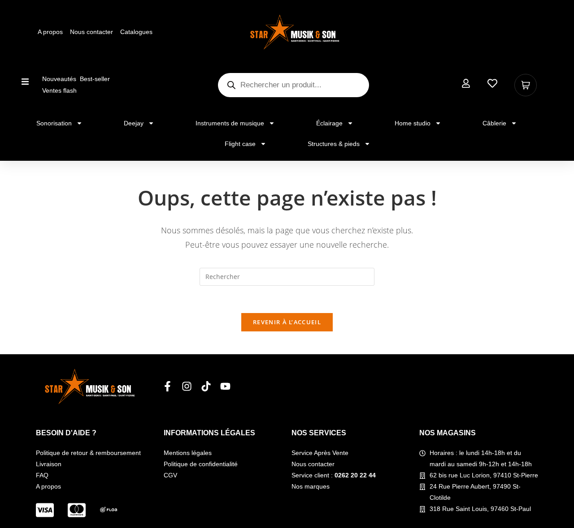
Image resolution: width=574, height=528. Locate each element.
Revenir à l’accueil (287, 322)
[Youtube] (225, 386)
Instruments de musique (230, 123)
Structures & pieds (334, 143)
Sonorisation (54, 123)
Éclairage (329, 123)
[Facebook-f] (167, 386)
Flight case (240, 143)
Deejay (134, 123)
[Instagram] (187, 386)
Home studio (412, 123)
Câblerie (494, 123)
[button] (25, 81)
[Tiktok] (206, 386)
